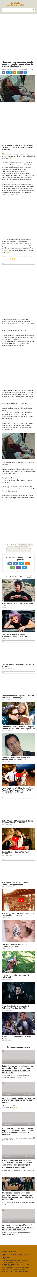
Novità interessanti (21, 547)
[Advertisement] (18, 36)
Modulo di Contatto (25, 1256)
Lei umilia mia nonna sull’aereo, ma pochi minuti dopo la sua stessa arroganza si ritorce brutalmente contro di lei (17, 1069)
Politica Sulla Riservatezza (10, 1254)
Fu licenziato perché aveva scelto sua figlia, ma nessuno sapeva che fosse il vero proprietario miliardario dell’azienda (17, 1196)
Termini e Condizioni (24, 1254)
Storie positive (23, 549)
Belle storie (23, 544)
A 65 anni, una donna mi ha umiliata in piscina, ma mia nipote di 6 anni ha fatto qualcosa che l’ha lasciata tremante (18, 1131)
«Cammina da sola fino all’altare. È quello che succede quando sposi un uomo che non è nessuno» (18, 1227)
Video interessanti (24, 551)
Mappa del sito (7, 1258)
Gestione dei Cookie (8, 1256)
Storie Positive (16, 3)
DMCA (16, 1256)
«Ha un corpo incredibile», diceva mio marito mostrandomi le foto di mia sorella (18, 1100)
